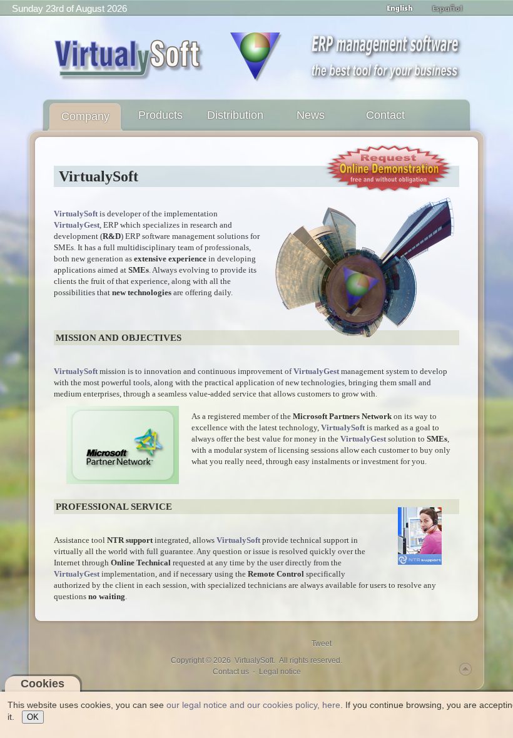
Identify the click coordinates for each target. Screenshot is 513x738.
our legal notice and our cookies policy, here (253, 705)
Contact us (231, 671)
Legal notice (280, 671)
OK (33, 717)
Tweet (322, 643)
